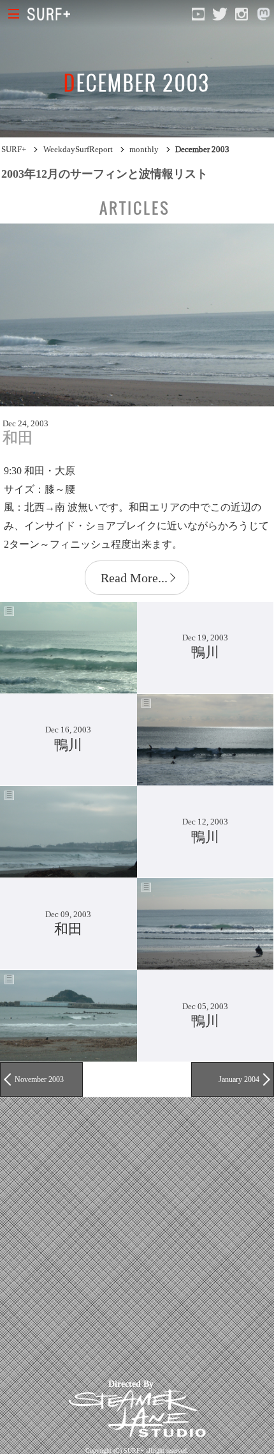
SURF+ (13, 149)
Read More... (134, 578)
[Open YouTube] (198, 14)
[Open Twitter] (219, 14)
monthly (144, 149)
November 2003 (39, 1079)
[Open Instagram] (241, 14)
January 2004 (239, 1079)
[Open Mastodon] (263, 14)
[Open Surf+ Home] (51, 14)
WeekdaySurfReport (78, 149)
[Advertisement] (137, 1234)
